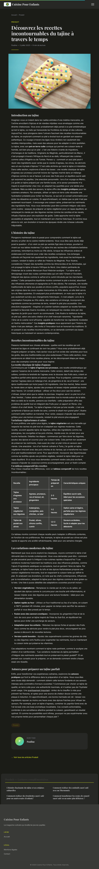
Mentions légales (10, 850)
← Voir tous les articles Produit (24, 757)
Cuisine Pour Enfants (25, 4)
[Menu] (92, 4)
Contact (7, 854)
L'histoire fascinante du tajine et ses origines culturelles (25, 789)
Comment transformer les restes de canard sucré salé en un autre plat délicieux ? (71, 797)
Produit (21, 15)
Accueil (14, 15)
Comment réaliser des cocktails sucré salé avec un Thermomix (70, 789)
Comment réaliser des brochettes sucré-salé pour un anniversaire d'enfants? (25, 797)
